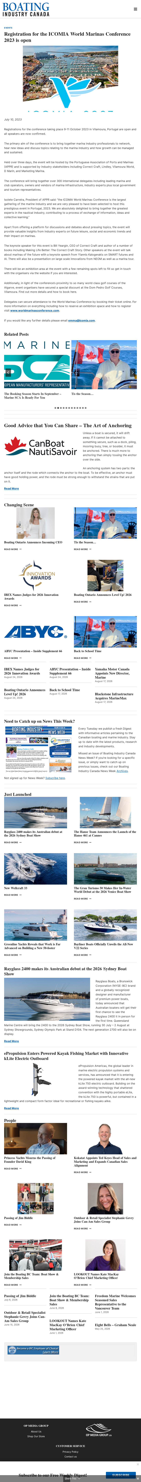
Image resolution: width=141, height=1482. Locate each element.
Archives (122, 771)
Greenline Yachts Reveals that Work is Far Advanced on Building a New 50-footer (32, 946)
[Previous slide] (8, 372)
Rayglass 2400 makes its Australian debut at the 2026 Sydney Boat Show (33, 833)
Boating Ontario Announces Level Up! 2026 (103, 594)
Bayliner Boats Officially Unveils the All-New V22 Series (103, 946)
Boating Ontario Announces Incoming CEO (33, 542)
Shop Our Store (36, 1436)
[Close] (138, 1464)
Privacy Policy (70, 1451)
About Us (36, 1431)
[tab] (55, 408)
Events (8, 28)
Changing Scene (19, 504)
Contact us (70, 1456)
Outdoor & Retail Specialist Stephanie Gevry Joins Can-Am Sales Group (104, 1220)
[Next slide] (132, 372)
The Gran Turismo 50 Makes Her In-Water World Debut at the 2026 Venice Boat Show (102, 890)
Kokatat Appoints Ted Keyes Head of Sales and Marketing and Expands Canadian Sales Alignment (105, 1161)
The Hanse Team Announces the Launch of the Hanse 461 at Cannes (105, 833)
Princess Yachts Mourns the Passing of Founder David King (103, 396)
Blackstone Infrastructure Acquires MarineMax (114, 696)
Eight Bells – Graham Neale (115, 1325)
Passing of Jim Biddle (18, 1218)
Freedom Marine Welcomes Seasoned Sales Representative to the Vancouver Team (115, 1302)
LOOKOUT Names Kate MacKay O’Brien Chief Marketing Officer (96, 1276)
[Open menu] (135, 9)
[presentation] (37, 364)
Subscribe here (55, 778)
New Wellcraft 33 (15, 888)
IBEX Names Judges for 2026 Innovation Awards (31, 596)
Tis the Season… (15, 394)
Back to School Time (87, 651)
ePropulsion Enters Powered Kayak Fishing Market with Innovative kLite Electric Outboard (66, 1056)
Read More (11, 488)
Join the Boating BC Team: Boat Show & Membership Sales (31, 1276)
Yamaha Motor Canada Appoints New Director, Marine (112, 673)
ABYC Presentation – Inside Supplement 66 (33, 651)
